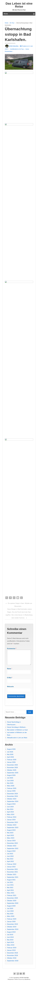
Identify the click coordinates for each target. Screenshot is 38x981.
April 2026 (10, 757)
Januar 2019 (11, 950)
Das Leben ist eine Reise (19, 5)
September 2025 (12, 772)
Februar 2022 (11, 864)
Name (9, 668)
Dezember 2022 (12, 843)
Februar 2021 (11, 895)
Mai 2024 (10, 809)
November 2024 (12, 796)
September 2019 (12, 929)
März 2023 (10, 838)
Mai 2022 (10, 859)
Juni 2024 (10, 806)
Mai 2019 (10, 940)
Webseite (10, 686)
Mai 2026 (10, 754)
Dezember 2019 (12, 924)
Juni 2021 (10, 885)
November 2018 (12, 955)
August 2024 (11, 804)
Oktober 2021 (11, 874)
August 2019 (11, 932)
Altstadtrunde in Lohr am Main (17, 737)
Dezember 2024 (12, 793)
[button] (6, 597)
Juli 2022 (10, 853)
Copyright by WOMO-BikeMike (21, 977)
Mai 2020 (10, 913)
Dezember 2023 (12, 822)
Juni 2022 (10, 856)
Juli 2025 (10, 778)
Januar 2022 (11, 866)
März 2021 (10, 893)
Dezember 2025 (12, 765)
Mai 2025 (10, 783)
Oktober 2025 (11, 770)
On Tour (12, 23)
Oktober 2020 (11, 900)
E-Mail (9, 677)
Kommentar (11, 648)
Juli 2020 (10, 908)
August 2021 (11, 880)
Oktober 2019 (11, 927)
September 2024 (12, 801)
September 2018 (12, 961)
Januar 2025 (11, 791)
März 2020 (10, 916)
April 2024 (10, 812)
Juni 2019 (10, 937)
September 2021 (12, 877)
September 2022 (12, 848)
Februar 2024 (11, 817)
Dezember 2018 (12, 953)
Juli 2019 (10, 934)
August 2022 (11, 851)
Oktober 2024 (11, 799)
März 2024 (10, 814)
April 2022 (10, 861)
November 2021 (12, 872)
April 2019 (10, 942)
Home (6, 23)
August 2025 (11, 775)
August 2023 (11, 830)
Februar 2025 (11, 788)
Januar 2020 (11, 921)
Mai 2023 (10, 832)
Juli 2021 (10, 882)
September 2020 (12, 903)
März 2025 (10, 786)
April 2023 (10, 835)
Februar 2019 (11, 947)
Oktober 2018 (11, 958)
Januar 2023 (11, 840)
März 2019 (10, 945)
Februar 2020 (11, 919)
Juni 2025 (10, 780)
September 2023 (12, 827)
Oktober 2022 (11, 846)
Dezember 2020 (12, 898)
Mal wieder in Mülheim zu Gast (17, 730)
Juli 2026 (10, 752)
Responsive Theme (13, 979)
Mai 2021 (10, 887)
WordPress (27, 979)
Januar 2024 (11, 819)
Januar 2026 (11, 762)
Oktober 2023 (11, 825)
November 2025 (12, 767)
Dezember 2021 (12, 869)
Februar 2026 (11, 759)
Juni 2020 (10, 911)
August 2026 (11, 749)
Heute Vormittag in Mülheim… (17, 727)
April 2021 (10, 890)
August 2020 (11, 906)
